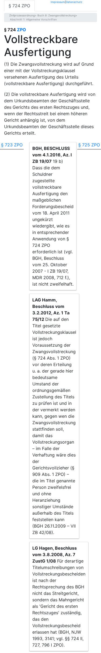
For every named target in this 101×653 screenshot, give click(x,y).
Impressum (58, 1)
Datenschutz (74, 1)
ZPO (21, 29)
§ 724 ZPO (19, 5)
